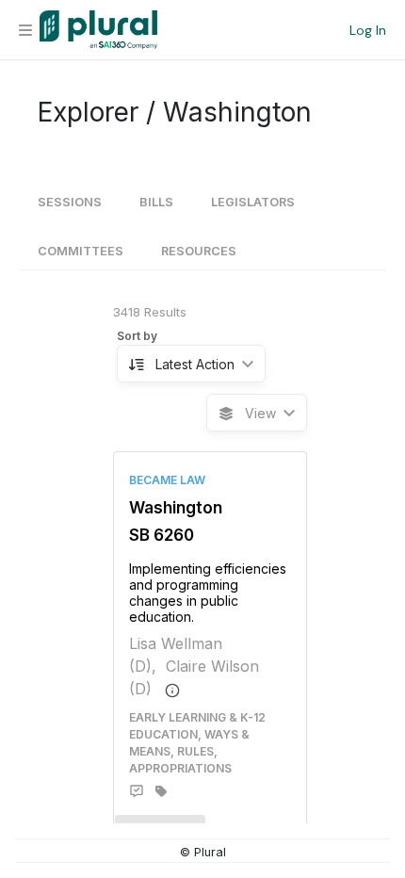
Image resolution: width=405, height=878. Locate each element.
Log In (367, 30)
